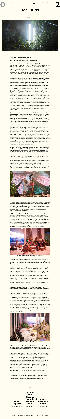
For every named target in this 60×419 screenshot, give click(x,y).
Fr (42, 2)
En (45, 2)
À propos (14, 415)
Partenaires (27, 415)
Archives (39, 2)
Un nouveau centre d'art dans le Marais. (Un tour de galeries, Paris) (27, 378)
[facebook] (16, 374)
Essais (13, 2)
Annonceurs (20, 415)
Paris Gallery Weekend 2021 (41, 376)
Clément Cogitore (17, 402)
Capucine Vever (23, 375)
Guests (18, 2)
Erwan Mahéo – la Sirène (43, 401)
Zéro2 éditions (39, 415)
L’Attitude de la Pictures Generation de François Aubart (31, 398)
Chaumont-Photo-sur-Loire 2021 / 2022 (24, 376)
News (34, 2)
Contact (46, 415)
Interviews (23, 2)
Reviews (29, 2)
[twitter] (17, 374)
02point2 (33, 415)
